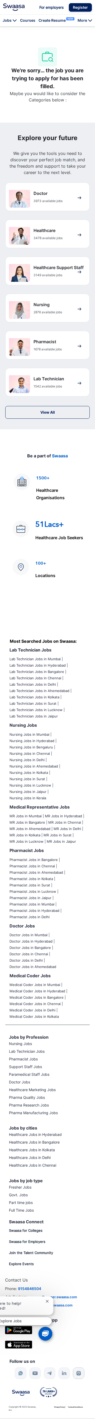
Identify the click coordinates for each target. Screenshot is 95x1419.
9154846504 (29, 1288)
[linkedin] (64, 1373)
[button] (80, 7)
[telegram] (49, 1373)
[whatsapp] (20, 1373)
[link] (14, 7)
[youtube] (35, 1373)
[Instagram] (78, 1373)
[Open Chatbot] (45, 1333)
